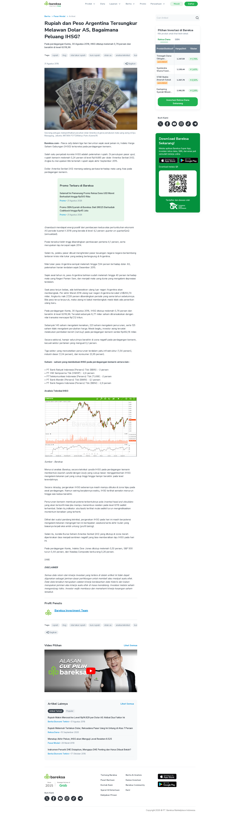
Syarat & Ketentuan (110, 790)
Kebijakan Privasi (109, 795)
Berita (47, 16)
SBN (177, 39)
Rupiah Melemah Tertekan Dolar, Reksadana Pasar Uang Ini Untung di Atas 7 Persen (90, 728)
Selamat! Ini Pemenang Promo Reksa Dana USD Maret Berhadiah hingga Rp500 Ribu (87, 195)
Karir (128, 790)
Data (102, 4)
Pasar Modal (59, 16)
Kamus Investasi (133, 780)
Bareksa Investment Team (71, 610)
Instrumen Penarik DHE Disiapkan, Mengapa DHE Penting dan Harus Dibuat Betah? (89, 749)
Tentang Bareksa (109, 775)
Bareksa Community (135, 785)
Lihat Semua (130, 645)
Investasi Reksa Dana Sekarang (177, 102)
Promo (143, 4)
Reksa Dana (53, 732)
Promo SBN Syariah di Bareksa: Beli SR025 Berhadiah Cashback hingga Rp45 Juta (87, 209)
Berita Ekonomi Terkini (58, 721)
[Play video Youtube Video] (90, 671)
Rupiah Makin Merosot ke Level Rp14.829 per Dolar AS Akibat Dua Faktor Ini (86, 717)
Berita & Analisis (134, 775)
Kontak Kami (107, 785)
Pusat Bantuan (108, 780)
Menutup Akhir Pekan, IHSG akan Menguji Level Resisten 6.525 (80, 738)
